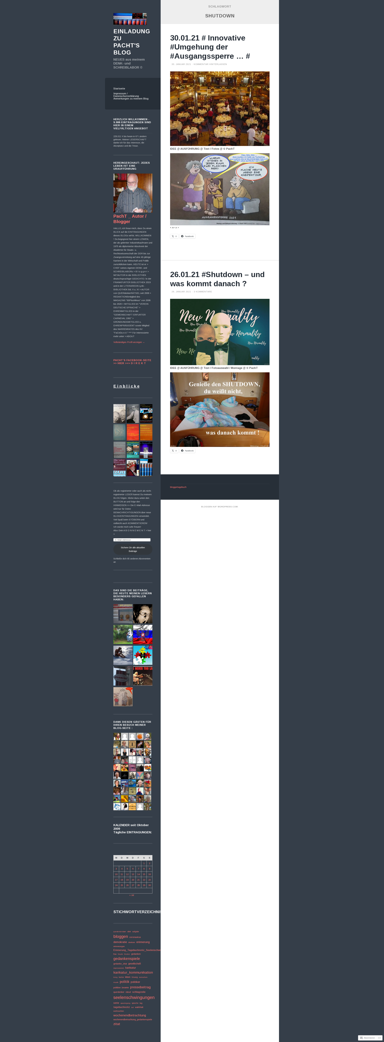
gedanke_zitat (120, 963)
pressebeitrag (140, 987)
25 (122, 885)
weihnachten (118, 1011)
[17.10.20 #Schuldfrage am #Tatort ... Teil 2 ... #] (123, 635)
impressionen (118, 968)
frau (115, 954)
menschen (143, 977)
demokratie (120, 942)
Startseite (119, 88)
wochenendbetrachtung (129, 1015)
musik (115, 982)
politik (124, 982)
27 (133, 885)
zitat (116, 1024)
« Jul (131, 895)
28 (138, 885)
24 (116, 885)
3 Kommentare (203, 291)
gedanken (136, 954)
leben (127, 977)
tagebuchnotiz (121, 1007)
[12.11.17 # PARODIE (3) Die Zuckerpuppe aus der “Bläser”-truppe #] (142, 676)
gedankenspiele (126, 958)
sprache (135, 1003)
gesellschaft (134, 963)
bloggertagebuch (178, 487)
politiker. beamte (121, 987)
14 (138, 874)
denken (131, 942)
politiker (135, 981)
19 (127, 879)
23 (149, 879)
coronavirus (135, 937)
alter (129, 932)
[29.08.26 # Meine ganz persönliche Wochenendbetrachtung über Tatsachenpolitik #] (123, 614)
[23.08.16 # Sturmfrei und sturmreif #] (123, 676)
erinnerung (143, 942)
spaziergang (125, 1003)
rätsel (128, 992)
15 (144, 874)
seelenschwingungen (134, 997)
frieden (127, 954)
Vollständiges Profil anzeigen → (129, 342)
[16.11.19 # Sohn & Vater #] (123, 697)
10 (116, 874)
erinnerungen (119, 946)
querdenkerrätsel (119, 931)
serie (116, 1002)
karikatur (130, 967)
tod (132, 1007)
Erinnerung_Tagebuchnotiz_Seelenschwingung (140, 950)
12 (127, 874)
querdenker (118, 992)
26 (127, 885)
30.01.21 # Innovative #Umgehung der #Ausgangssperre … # (210, 47)
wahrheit (139, 1007)
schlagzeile (139, 991)
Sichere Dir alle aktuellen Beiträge (133, 549)
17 (116, 879)
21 (138, 879)
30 (149, 885)
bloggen (120, 936)
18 (122, 879)
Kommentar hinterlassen (210, 64)
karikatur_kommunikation (133, 972)
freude (120, 954)
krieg (115, 977)
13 (133, 874)
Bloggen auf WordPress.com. (219, 507)
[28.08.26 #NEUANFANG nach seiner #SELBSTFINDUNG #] (123, 656)
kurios (121, 977)
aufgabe (135, 932)
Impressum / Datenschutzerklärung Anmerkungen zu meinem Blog (130, 96)
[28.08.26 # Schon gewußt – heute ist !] (142, 635)
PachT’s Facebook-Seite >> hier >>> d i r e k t (132, 362)
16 (149, 874)
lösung (135, 977)
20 (133, 879)
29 (144, 885)
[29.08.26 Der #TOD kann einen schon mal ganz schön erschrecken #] (142, 614)
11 (122, 874)
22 (144, 879)
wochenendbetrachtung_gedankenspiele (132, 1019)
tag (141, 1003)
